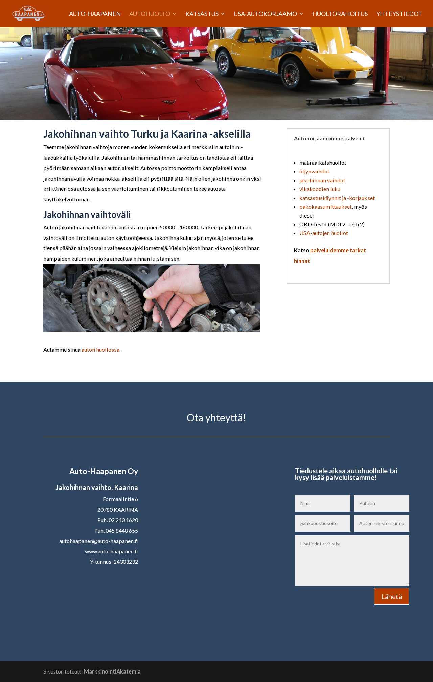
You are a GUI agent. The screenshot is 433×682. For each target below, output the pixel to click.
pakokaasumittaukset (325, 206)
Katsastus (202, 14)
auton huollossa (100, 349)
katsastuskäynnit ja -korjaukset (337, 197)
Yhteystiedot (399, 14)
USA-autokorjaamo (265, 14)
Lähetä (391, 596)
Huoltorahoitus (340, 14)
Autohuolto (149, 14)
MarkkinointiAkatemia (112, 671)
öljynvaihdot (314, 171)
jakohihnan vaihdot (322, 180)
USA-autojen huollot (323, 233)
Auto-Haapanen (95, 14)
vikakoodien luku (319, 189)
